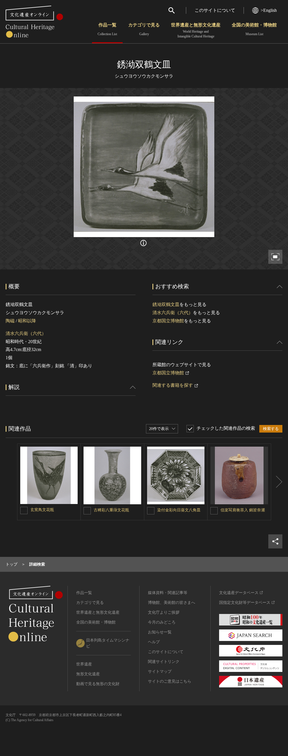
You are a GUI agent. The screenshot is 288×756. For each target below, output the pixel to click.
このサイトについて (215, 10)
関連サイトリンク (163, 662)
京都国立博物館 (168, 320)
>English (269, 10)
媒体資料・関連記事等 (167, 593)
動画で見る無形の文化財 (98, 684)
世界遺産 (84, 664)
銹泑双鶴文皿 (165, 304)
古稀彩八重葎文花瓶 (111, 510)
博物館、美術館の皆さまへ (171, 602)
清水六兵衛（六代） (26, 333)
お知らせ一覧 (160, 632)
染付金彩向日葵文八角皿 (179, 510)
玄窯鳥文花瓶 (42, 510)
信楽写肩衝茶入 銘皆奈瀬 (242, 510)
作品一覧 (107, 29)
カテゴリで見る (144, 29)
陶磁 (10, 320)
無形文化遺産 (88, 674)
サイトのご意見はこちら (169, 681)
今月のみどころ (162, 622)
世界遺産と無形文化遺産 (195, 30)
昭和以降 (27, 320)
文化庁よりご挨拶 (163, 612)
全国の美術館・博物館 (254, 29)
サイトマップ (160, 671)
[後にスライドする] (276, 482)
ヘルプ (154, 642)
